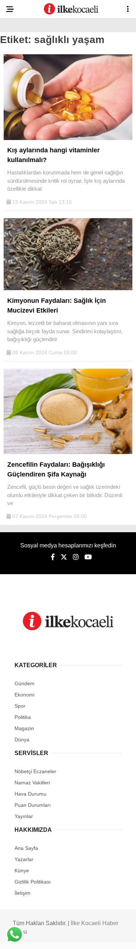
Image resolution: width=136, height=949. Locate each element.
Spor (20, 706)
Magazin (24, 728)
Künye (22, 870)
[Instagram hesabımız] (76, 557)
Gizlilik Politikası (33, 882)
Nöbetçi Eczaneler (35, 771)
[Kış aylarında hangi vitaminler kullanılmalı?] (68, 138)
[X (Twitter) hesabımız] (64, 557)
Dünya (22, 739)
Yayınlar (24, 816)
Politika (23, 717)
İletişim (22, 893)
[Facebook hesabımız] (53, 557)
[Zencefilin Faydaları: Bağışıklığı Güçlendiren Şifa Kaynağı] (68, 452)
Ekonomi (24, 695)
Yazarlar (24, 859)
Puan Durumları (33, 805)
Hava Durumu (30, 794)
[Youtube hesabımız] (88, 557)
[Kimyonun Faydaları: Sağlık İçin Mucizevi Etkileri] (68, 288)
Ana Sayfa (26, 848)
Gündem (24, 683)
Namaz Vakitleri (32, 782)
